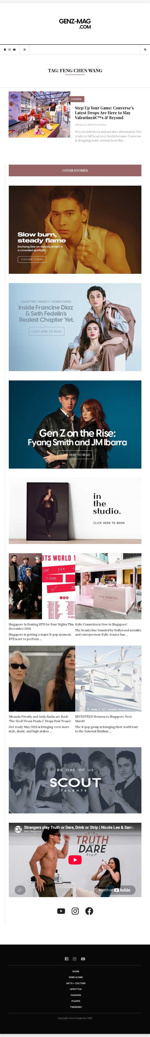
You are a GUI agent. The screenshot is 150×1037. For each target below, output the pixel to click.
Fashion (76, 99)
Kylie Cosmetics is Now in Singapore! (101, 624)
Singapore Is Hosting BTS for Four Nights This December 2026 (41, 627)
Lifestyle (76, 989)
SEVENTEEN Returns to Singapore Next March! (103, 719)
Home (75, 971)
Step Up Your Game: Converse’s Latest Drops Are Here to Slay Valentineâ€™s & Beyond (104, 112)
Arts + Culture (76, 983)
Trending (76, 1007)
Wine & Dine (76, 977)
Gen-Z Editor (100, 124)
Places (75, 1001)
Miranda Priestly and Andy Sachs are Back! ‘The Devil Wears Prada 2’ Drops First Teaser (40, 719)
